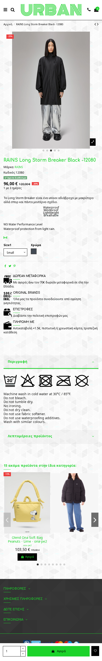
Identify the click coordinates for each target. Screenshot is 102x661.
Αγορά (61, 651)
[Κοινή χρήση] (5, 266)
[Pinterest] (15, 266)
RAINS (19, 167)
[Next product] (97, 24)
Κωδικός (9, 173)
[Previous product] (95, 24)
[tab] (51, 362)
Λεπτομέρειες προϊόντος (30, 436)
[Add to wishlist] (95, 651)
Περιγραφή (17, 361)
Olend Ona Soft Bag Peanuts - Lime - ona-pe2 (27, 539)
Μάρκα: (9, 167)
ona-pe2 (27, 545)
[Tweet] (10, 266)
